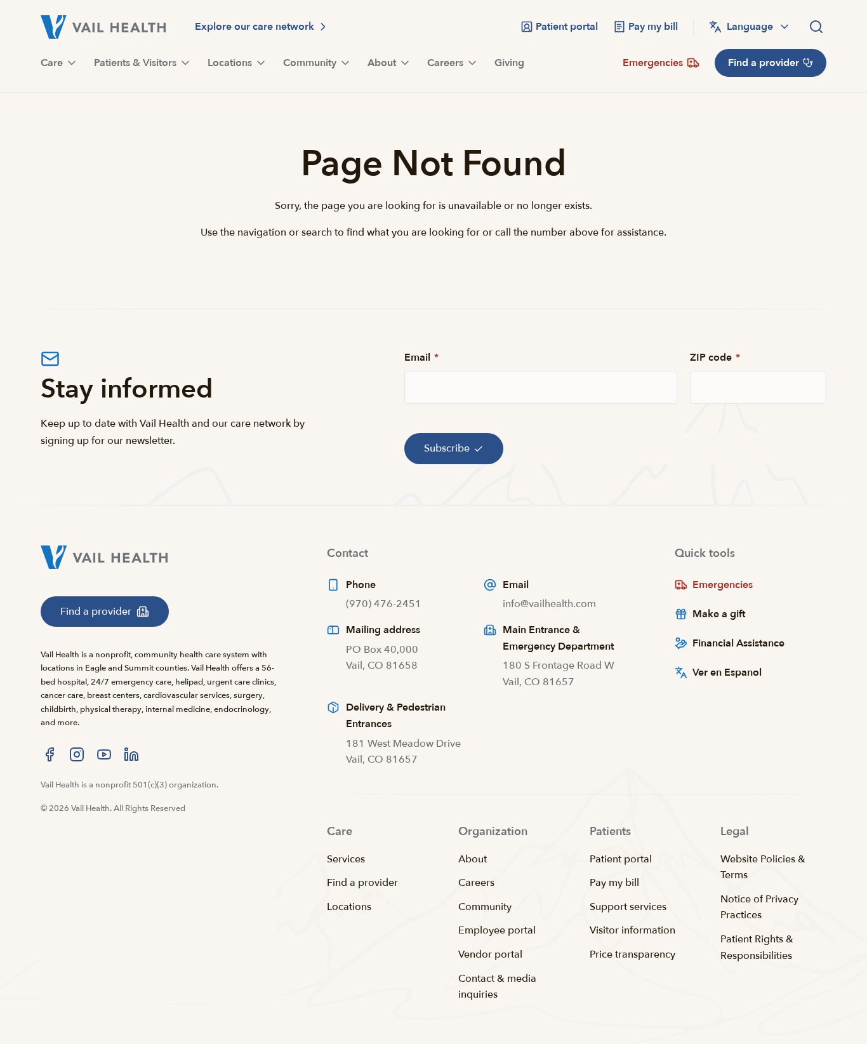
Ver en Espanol (727, 672)
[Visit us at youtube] (104, 754)
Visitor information (632, 930)
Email (421, 358)
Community (485, 907)
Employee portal (497, 930)
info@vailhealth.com (549, 604)
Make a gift (718, 614)
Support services (628, 907)
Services (346, 859)
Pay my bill (614, 883)
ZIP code (715, 358)
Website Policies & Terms (762, 867)
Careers (476, 883)
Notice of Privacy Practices (759, 907)
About (472, 859)
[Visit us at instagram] (77, 754)
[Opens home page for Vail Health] (103, 27)
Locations (349, 907)
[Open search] (816, 27)
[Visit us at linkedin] (131, 754)
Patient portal (621, 859)
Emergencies (722, 585)
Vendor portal (490, 954)
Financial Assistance (738, 643)
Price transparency (632, 954)
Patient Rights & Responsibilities (756, 947)
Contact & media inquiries (497, 987)
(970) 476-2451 (383, 604)
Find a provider (362, 883)
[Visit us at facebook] (49, 754)
